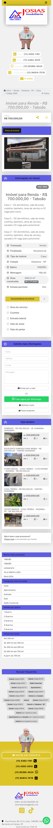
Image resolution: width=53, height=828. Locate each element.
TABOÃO (7, 559)
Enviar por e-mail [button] (27, 388)
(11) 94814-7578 (36, 72)
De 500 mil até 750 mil (14, 651)
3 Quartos (8, 621)
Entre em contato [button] (27, 755)
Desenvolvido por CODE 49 (26, 827)
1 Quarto (8, 612)
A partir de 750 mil (12, 656)
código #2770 (19, 687)
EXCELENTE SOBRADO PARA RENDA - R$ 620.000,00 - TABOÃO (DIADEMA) (22, 449)
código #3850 (36, 708)
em (36, 704)
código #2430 (16, 692)
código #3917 (18, 683)
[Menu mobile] (5, 2)
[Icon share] (21, 810)
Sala (6, 598)
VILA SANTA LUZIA (12, 572)
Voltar (46, 93)
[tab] (12, 130)
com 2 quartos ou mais (26, 721)
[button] (7, 150)
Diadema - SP (28, 90)
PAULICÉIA (8, 576)
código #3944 (16, 708)
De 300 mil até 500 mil (14, 647)
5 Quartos (8, 629)
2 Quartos (8, 616)
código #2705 (35, 679)
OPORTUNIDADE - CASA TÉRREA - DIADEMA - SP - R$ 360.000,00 (25, 510)
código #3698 (12, 700)
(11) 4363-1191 (32, 54)
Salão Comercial (11, 603)
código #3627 (16, 696)
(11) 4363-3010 (31, 60)
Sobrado (7, 594)
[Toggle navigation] (46, 2)
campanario (9, 568)
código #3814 (35, 692)
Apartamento (10, 590)
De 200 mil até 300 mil (14, 643)
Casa (38, 90)
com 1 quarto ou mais (26, 713)
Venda (16, 90)
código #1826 (16, 679)
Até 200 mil (9, 638)
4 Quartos (8, 625)
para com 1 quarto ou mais (26, 717)
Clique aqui (9, 539)
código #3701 (40, 700)
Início (8, 90)
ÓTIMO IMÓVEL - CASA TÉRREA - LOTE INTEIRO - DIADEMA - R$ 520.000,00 (26, 470)
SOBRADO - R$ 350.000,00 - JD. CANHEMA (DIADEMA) (24, 429)
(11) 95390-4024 (33, 66)
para (36, 696)
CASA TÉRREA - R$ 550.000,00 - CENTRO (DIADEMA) (23, 490)
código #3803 (15, 704)
